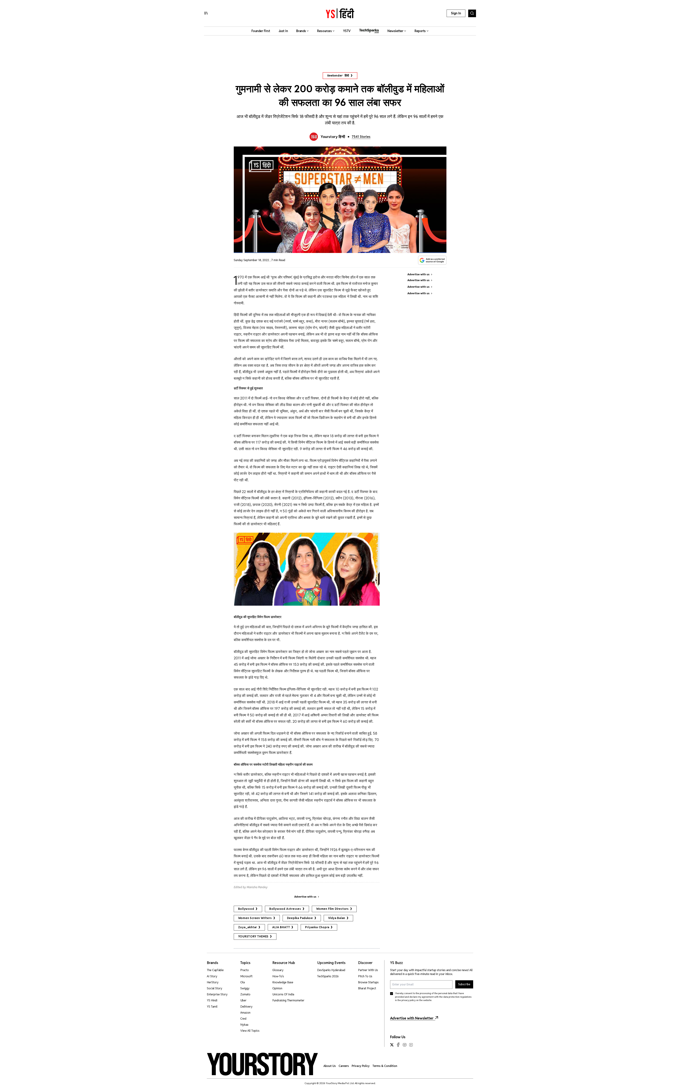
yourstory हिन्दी (333, 137)
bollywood (246, 909)
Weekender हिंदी (338, 75)
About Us (330, 1066)
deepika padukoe (300, 918)
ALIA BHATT (281, 927)
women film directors (332, 909)
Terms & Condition (384, 1066)
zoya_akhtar (247, 927)
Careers (344, 1066)
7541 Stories (361, 137)
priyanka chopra (317, 927)
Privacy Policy (361, 1066)
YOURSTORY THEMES (253, 936)
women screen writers (255, 918)
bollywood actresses (285, 909)
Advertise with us (305, 896)
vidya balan (336, 918)
